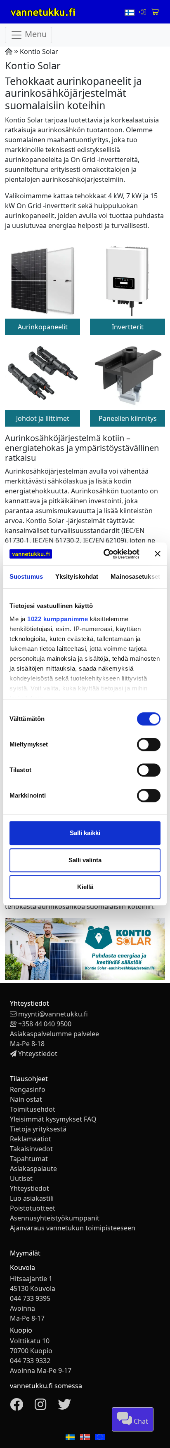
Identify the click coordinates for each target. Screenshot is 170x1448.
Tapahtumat (29, 1158)
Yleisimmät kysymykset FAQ (53, 1119)
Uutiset (21, 1178)
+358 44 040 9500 (44, 1023)
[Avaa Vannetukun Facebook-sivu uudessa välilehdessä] (16, 1406)
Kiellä (85, 886)
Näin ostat (26, 1099)
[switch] (149, 744)
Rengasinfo (27, 1089)
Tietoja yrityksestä (38, 1129)
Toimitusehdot (32, 1109)
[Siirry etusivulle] (8, 51)
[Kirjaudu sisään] (143, 11)
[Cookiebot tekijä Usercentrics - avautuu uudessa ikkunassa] (105, 554)
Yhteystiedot (37, 1053)
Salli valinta (85, 860)
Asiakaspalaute (33, 1168)
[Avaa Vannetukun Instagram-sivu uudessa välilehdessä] (40, 1406)
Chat (140, 1421)
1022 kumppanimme (57, 618)
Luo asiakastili (32, 1198)
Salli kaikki (85, 832)
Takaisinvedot (31, 1148)
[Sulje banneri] (158, 554)
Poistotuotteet (32, 1208)
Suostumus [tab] (26, 576)
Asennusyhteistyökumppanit (54, 1218)
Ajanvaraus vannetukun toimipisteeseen (72, 1227)
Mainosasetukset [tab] (135, 576)
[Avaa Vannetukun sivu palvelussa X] (64, 1406)
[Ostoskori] (154, 11)
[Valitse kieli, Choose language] (130, 11)
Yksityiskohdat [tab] (76, 576)
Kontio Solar (39, 51)
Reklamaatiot (30, 1138)
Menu (35, 34)
